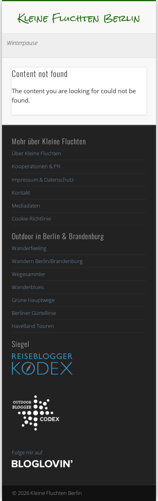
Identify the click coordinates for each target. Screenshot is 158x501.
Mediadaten (26, 205)
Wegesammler (28, 274)
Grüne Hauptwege (33, 300)
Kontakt (21, 192)
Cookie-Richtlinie (31, 218)
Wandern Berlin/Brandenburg (47, 261)
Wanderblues (28, 287)
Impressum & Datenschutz (43, 179)
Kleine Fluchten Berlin (79, 18)
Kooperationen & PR (36, 166)
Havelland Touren (33, 326)
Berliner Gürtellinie (34, 313)
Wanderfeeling (29, 248)
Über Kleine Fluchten (36, 153)
